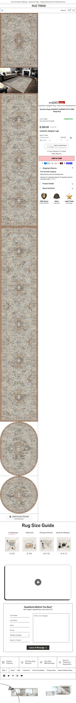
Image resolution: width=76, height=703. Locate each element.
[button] (2, 10)
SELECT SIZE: (44, 135)
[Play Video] (38, 582)
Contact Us (26, 670)
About (13, 670)
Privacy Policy (51, 670)
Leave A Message (36, 648)
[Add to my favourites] (71, 138)
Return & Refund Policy (65, 670)
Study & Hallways (63, 532)
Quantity (63, 137)
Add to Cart (57, 158)
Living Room (13, 532)
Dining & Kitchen (46, 532)
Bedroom (30, 532)
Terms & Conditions (38, 670)
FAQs (18, 670)
